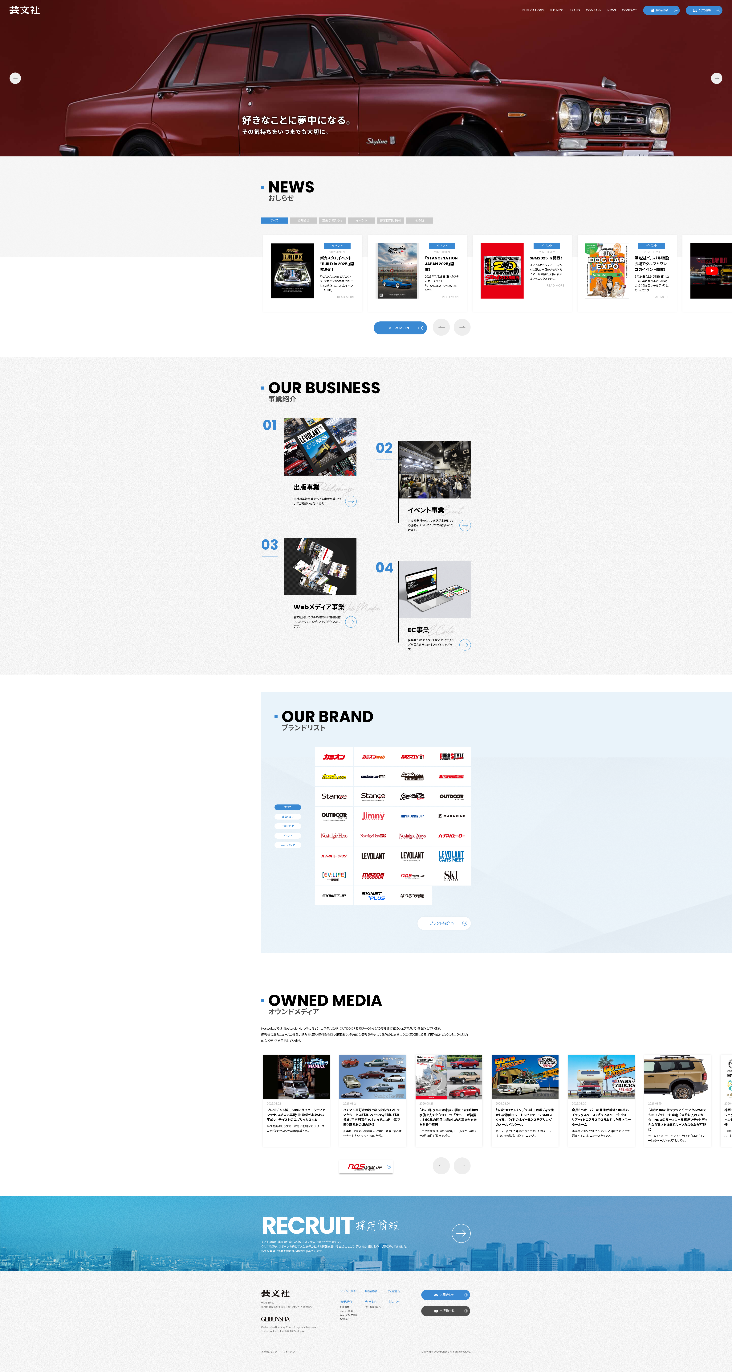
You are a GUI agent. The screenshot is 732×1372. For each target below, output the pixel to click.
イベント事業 (346, 1311)
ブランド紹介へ (442, 923)
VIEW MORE (399, 328)
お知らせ (394, 1302)
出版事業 (344, 1307)
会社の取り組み (373, 1307)
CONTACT (629, 10)
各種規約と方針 (269, 1351)
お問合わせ (447, 1295)
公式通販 (705, 10)
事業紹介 (346, 1302)
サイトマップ (289, 1351)
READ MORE (346, 297)
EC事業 (344, 1319)
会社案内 (371, 1302)
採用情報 (394, 1291)
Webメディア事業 (348, 1315)
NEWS (611, 10)
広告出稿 (662, 10)
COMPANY (593, 10)
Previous (15, 78)
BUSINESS (556, 10)
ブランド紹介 (348, 1291)
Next (716, 78)
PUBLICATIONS (533, 10)
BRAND (575, 10)
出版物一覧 (447, 1311)
